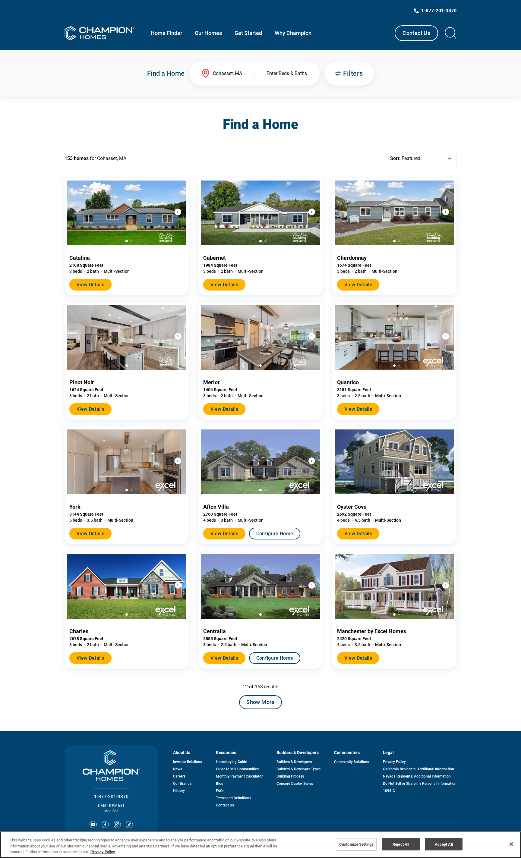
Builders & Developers (294, 762)
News (177, 769)
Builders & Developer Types (298, 769)
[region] (260, 844)
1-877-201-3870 (111, 797)
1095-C (389, 791)
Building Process (290, 776)
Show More (260, 702)
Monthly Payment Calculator (239, 776)
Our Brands (182, 783)
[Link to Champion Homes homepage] (99, 33)
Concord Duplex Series (294, 783)
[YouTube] (93, 824)
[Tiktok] (129, 824)
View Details (90, 285)
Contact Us (416, 33)
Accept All (444, 844)
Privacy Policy (394, 762)
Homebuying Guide (231, 762)
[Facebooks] (105, 824)
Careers (179, 776)
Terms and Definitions (233, 798)
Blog (219, 783)
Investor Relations (187, 762)
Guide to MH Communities (237, 769)
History (179, 791)
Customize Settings (356, 844)
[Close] (511, 844)
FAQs (220, 791)
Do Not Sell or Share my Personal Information (419, 783)
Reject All (401, 844)
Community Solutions (351, 762)
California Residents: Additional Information (418, 769)
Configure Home (274, 533)
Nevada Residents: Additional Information (417, 776)
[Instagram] (117, 824)
